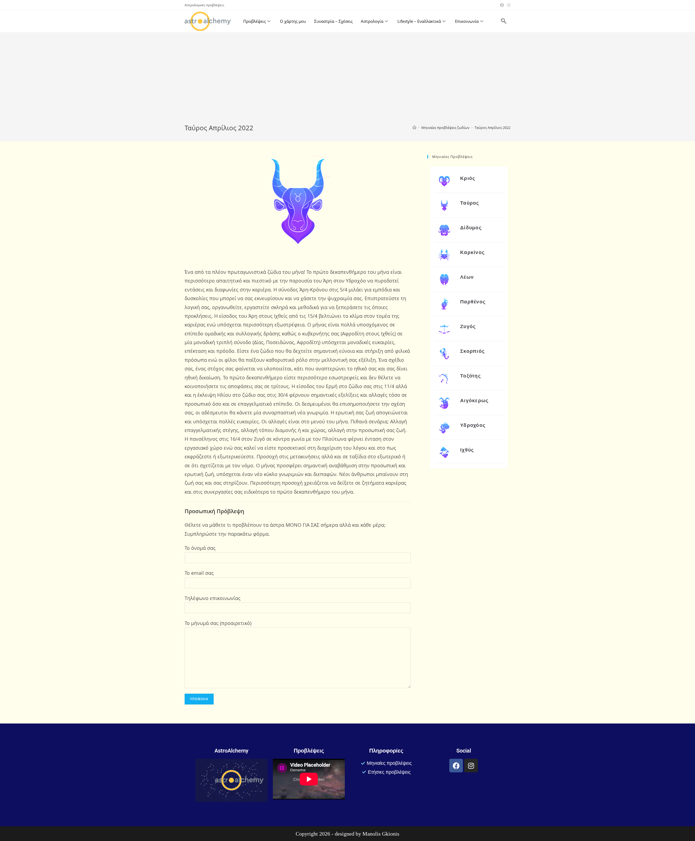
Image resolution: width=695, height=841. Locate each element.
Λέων (467, 277)
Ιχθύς (467, 450)
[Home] (414, 127)
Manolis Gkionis (380, 834)
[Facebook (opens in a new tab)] (502, 5)
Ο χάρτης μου (293, 21)
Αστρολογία (372, 21)
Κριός (467, 178)
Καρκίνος (472, 252)
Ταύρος (469, 203)
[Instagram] (471, 765)
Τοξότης (470, 376)
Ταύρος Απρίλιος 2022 (492, 127)
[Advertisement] (347, 82)
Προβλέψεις (254, 21)
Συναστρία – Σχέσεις (333, 21)
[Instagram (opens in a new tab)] (508, 5)
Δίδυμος (471, 227)
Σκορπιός (472, 351)
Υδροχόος (472, 425)
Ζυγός (468, 326)
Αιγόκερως (474, 400)
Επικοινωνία (467, 21)
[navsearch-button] (503, 21)
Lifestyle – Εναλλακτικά (419, 21)
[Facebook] (456, 765)
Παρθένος (472, 301)
